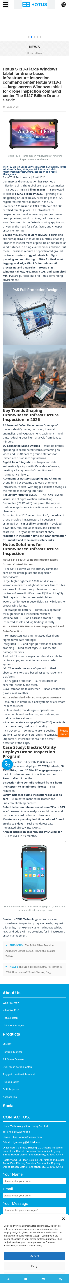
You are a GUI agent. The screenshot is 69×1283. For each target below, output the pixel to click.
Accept (34, 1256)
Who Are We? (11, 1002)
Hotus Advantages (13, 1025)
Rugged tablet (11, 1081)
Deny (34, 1266)
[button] (28, 37)
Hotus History (10, 1017)
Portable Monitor (12, 1051)
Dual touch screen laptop (17, 1066)
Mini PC (7, 1044)
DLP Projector (11, 1089)
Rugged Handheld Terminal (19, 1074)
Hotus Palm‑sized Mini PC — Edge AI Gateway (32, 697)
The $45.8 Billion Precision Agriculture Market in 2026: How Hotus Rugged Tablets (30, 951)
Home (30, 53)
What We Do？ (11, 1010)
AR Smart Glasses (13, 1059)
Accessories (10, 1096)
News (39, 53)
